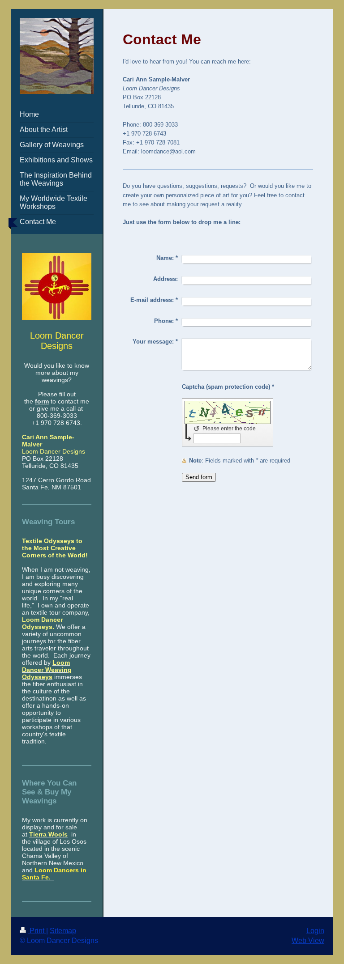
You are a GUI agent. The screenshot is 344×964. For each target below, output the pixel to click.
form (42, 401)
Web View (308, 940)
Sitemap (63, 930)
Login (315, 930)
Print (37, 930)
